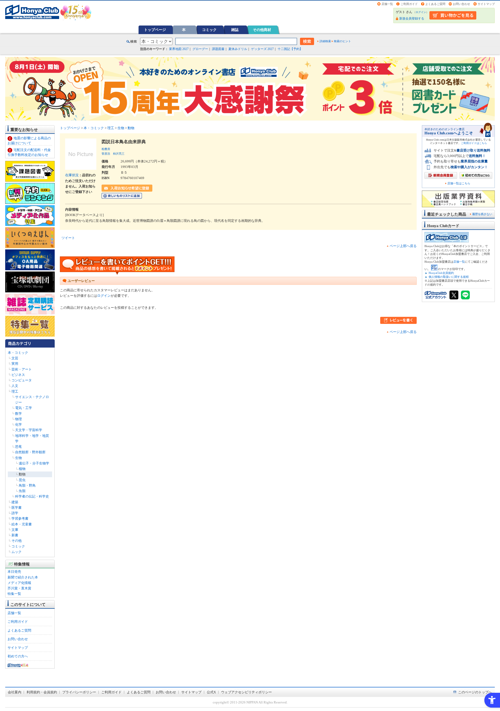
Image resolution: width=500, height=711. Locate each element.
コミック (209, 30)
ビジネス (18, 375)
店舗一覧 (387, 3)
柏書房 (106, 148)
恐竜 (18, 447)
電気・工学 (23, 408)
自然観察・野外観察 (30, 452)
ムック (16, 552)
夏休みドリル (237, 49)
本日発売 (14, 572)
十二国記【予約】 (290, 49)
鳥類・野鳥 (27, 485)
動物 (22, 474)
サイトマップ (486, 3)
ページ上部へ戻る (403, 246)
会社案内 (14, 692)
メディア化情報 (19, 583)
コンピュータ (21, 380)
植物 (22, 469)
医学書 (16, 507)
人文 (14, 386)
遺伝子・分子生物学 (34, 463)
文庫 (14, 530)
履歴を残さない (482, 214)
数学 (18, 414)
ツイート (68, 238)
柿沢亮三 (118, 153)
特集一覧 (14, 594)
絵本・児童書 (21, 524)
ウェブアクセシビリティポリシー (246, 692)
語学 (14, 513)
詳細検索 (325, 41)
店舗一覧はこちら (458, 183)
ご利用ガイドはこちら (474, 143)
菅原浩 (106, 153)
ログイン (421, 12)
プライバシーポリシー (79, 692)
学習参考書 (19, 518)
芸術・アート (21, 369)
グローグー (200, 49)
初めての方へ (18, 656)
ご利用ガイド (409, 3)
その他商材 (262, 30)
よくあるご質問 (435, 3)
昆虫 (22, 480)
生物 (18, 458)
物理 (18, 419)
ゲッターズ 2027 (262, 49)
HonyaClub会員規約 (441, 272)
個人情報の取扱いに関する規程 (449, 276)
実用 (14, 364)
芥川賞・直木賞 (19, 588)
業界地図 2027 (179, 49)
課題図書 (218, 49)
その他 (16, 541)
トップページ (155, 30)
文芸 (14, 358)
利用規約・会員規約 (42, 692)
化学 (18, 424)
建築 (14, 502)
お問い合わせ (461, 3)
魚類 (22, 491)
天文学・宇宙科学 (28, 430)
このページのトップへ (475, 692)
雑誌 (235, 30)
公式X (211, 692)
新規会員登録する (411, 18)
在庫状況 (72, 175)
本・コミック (18, 353)
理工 (14, 391)
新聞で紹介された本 (23, 577)
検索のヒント (342, 41)
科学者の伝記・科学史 (32, 496)
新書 (14, 535)
